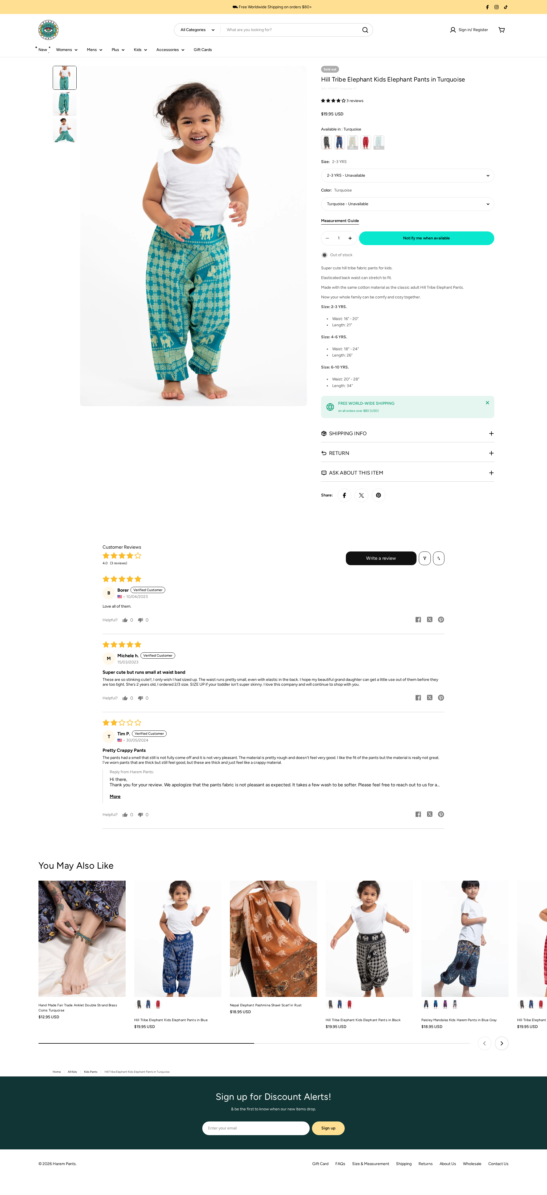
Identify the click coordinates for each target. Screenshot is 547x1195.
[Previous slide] (484, 1043)
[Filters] (425, 558)
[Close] (487, 402)
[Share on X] (361, 495)
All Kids (72, 1072)
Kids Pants (90, 1072)
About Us (448, 1163)
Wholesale (472, 1163)
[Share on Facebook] (344, 495)
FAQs (340, 1163)
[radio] (326, 142)
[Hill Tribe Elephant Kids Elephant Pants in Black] (369, 939)
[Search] (365, 30)
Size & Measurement (370, 1163)
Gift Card (320, 1163)
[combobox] (273, 30)
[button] (333, 100)
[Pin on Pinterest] (378, 495)
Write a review (381, 558)
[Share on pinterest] (441, 620)
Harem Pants (64, 1163)
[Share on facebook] (418, 620)
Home (57, 1072)
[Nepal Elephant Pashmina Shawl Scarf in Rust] (273, 939)
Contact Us (498, 1163)
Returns (426, 1163)
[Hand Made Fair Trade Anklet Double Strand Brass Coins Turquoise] (82, 939)
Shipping (404, 1163)
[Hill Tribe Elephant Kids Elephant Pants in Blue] (177, 939)
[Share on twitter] (429, 620)
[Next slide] (502, 1043)
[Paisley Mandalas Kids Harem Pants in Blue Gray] (465, 939)
